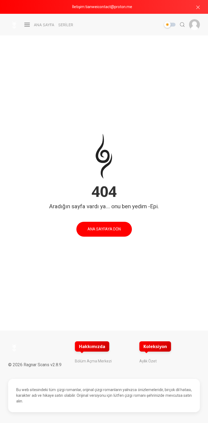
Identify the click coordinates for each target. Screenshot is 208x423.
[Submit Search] (182, 24)
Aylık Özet (148, 361)
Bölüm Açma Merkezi (93, 361)
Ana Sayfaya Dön (104, 229)
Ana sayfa (44, 24)
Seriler (65, 24)
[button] (198, 7)
